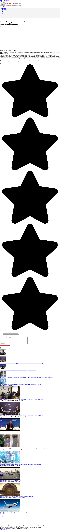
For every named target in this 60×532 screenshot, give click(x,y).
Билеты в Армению (6, 521)
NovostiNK (44, 58)
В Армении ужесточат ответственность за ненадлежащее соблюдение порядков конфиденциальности (20, 384)
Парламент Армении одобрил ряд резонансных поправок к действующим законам (16, 496)
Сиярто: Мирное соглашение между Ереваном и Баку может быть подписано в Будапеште (18, 370)
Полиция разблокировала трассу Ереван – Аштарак (10, 480)
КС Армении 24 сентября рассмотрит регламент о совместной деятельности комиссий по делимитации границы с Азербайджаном (26, 377)
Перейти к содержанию (4, 0)
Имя (1, 332)
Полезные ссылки (5, 519)
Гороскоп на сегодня (4, 529)
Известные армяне (6, 518)
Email (1, 335)
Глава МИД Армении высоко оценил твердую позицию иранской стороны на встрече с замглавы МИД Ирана (22, 363)
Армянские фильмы (6, 517)
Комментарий (3, 343)
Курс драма (4, 516)
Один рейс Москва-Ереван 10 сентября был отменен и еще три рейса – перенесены (16, 512)
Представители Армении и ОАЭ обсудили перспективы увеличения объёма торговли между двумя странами (22, 355)
